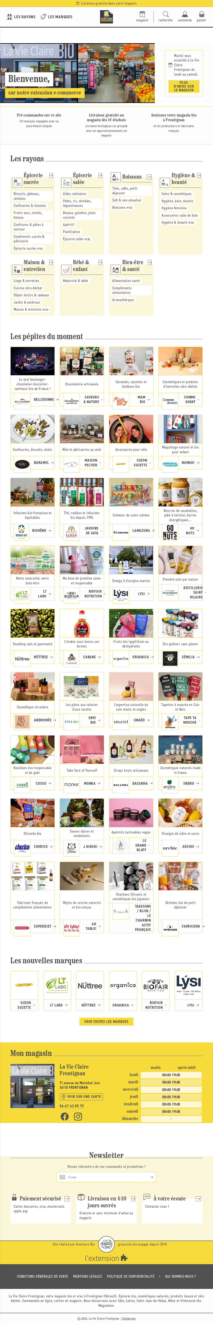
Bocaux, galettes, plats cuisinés (79, 215)
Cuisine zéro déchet (28, 288)
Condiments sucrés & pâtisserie (29, 239)
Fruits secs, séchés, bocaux (28, 215)
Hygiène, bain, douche (177, 201)
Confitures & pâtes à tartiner (28, 227)
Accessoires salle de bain (180, 215)
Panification (71, 231)
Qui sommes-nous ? (180, 1276)
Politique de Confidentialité (130, 1276)
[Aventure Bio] (106, 1244)
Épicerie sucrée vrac (28, 248)
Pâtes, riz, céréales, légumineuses (77, 203)
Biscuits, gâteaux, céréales (26, 196)
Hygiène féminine (174, 208)
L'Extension (129, 1318)
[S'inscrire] (148, 1177)
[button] (166, 17)
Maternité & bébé (75, 280)
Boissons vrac (122, 207)
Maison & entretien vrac (31, 309)
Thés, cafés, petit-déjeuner (125, 191)
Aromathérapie (123, 299)
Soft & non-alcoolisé (126, 200)
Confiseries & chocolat (30, 205)
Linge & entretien (26, 280)
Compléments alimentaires (122, 290)
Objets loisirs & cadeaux (31, 295)
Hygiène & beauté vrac (178, 222)
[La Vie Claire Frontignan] (106, 16)
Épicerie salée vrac (76, 239)
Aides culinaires (75, 193)
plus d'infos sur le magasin (184, 86)
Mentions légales (87, 1276)
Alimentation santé (126, 280)
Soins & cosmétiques (177, 193)
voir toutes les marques (106, 1021)
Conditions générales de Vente (42, 1276)
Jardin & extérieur (27, 302)
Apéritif (68, 224)
